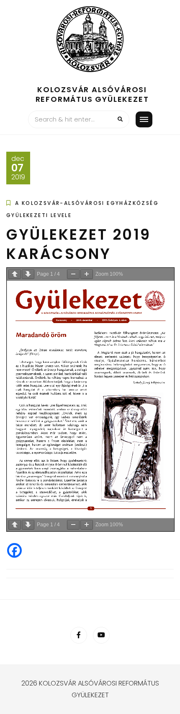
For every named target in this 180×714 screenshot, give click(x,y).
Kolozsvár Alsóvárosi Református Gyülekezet (92, 94)
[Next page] (28, 274)
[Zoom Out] (73, 274)
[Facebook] (14, 550)
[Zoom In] (86, 274)
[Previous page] (14, 274)
